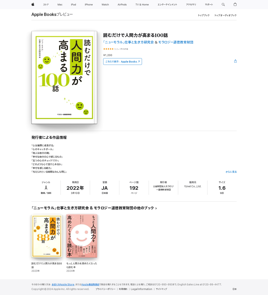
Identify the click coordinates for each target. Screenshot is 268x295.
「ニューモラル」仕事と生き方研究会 (128, 42)
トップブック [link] (204, 15)
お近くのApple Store (63, 284)
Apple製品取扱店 (90, 284)
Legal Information (141, 289)
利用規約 (123, 289)
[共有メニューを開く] (235, 61)
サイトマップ (161, 289)
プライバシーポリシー (105, 289)
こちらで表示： (121, 61)
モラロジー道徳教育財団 (175, 42)
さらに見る (231, 171)
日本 (234, 289)
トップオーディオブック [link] (226, 15)
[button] (223, 4)
